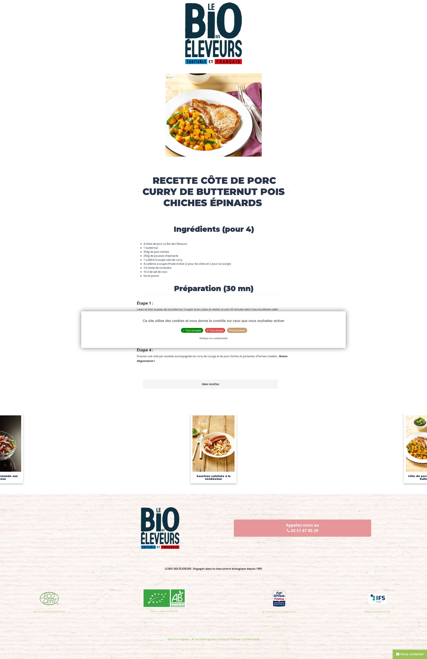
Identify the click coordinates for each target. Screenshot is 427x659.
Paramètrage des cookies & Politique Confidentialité (226, 639)
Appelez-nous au (302, 527)
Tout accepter (193, 330)
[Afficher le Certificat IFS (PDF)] (378, 597)
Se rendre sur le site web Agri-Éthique (279, 611)
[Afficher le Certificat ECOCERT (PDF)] (49, 597)
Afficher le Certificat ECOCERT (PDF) (49, 611)
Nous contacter (411, 654)
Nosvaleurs (248, 18)
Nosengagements (108, 18)
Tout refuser (216, 330)
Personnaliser (237, 330)
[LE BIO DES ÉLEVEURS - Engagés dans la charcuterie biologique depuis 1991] (213, 31)
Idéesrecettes (388, 18)
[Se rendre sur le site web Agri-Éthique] (279, 597)
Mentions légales (178, 639)
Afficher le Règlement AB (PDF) (164, 611)
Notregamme (318, 18)
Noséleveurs (179, 18)
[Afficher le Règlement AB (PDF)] (164, 597)
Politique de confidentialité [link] (214, 338)
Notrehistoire (39, 18)
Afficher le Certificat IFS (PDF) (378, 611)
